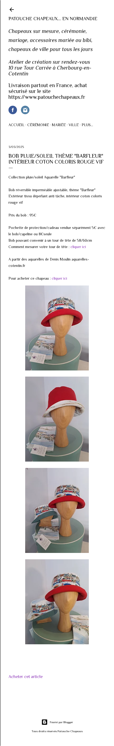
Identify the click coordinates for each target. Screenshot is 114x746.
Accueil (16, 125)
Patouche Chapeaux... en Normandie (52, 18)
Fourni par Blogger (61, 722)
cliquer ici (78, 247)
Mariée (59, 125)
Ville (74, 125)
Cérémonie (38, 125)
